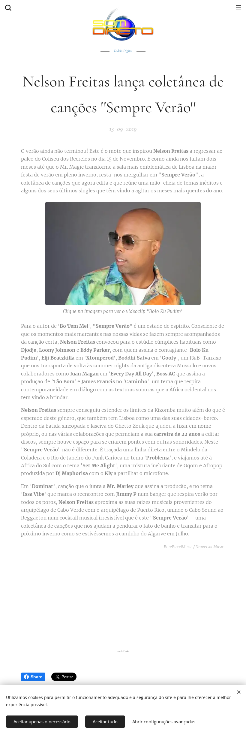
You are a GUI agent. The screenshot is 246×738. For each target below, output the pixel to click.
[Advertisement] (123, 600)
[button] (8, 7)
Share (36, 676)
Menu (238, 8)
